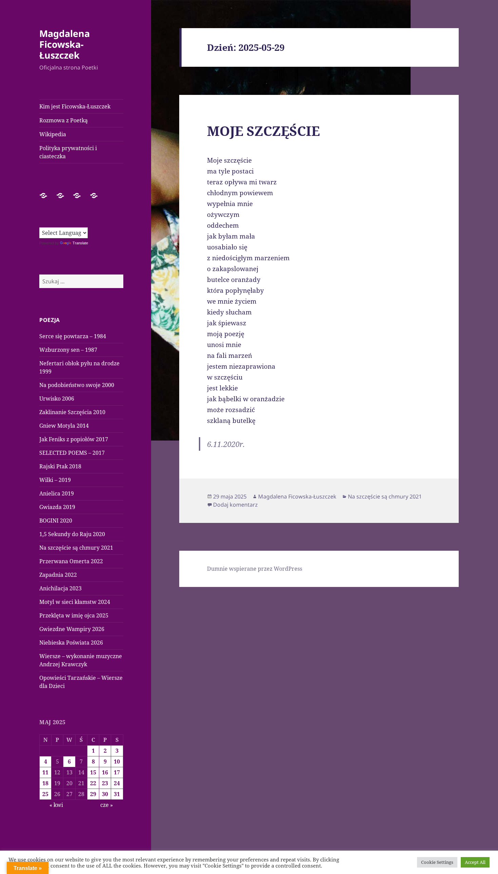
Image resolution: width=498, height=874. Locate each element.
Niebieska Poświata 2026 (71, 642)
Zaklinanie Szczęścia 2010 (72, 412)
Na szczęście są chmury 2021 (76, 547)
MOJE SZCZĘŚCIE (263, 131)
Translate (80, 243)
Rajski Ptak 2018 (60, 466)
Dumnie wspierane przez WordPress (254, 568)
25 (45, 794)
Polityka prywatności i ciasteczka (68, 152)
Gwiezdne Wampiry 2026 (71, 629)
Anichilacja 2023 (60, 588)
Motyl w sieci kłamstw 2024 (74, 602)
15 (93, 772)
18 (45, 783)
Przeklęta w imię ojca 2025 (73, 615)
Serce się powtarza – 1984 (72, 336)
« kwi (56, 805)
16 (105, 772)
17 (117, 772)
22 (93, 783)
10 (117, 761)
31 (117, 794)
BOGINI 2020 (55, 520)
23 (105, 783)
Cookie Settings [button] (437, 862)
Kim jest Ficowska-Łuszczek (74, 106)
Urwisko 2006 (56, 398)
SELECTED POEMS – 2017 (72, 452)
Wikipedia (52, 134)
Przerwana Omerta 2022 (71, 561)
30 (105, 794)
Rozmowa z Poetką (63, 120)
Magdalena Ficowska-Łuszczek (64, 44)
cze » (106, 805)
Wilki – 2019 (55, 480)
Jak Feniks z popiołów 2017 (73, 439)
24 (117, 783)
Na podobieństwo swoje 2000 (76, 385)
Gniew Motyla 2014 (64, 425)
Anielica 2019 (56, 493)
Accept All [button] (475, 862)
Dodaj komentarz (235, 504)
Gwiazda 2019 (57, 507)
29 (93, 794)
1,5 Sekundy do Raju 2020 (72, 534)
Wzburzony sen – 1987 (68, 349)
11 (45, 772)
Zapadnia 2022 (58, 574)
